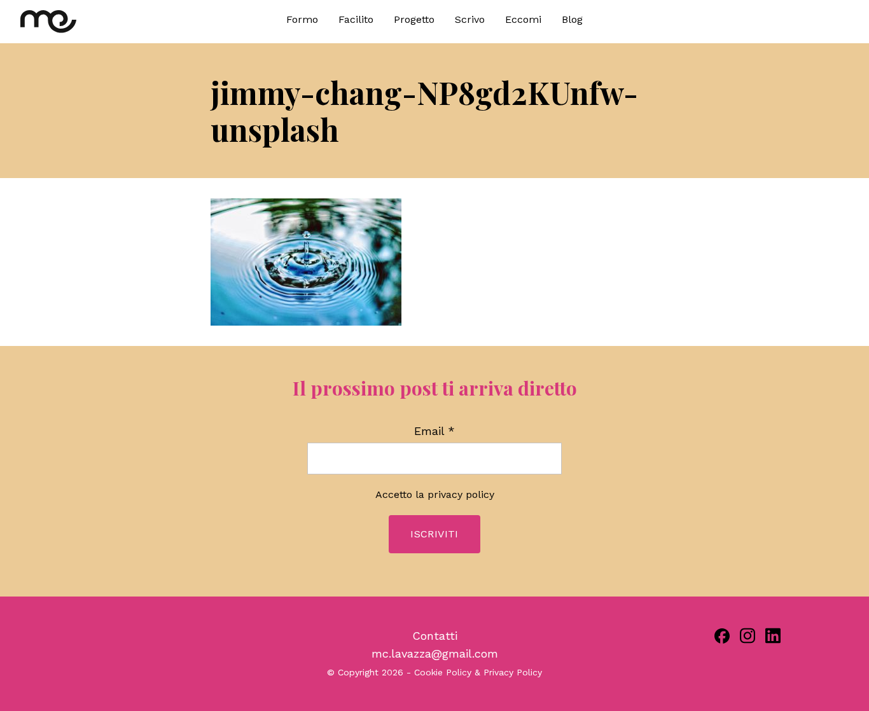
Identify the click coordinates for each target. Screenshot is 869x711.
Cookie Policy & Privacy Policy (478, 672)
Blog (572, 19)
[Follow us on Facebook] (722, 636)
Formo (302, 19)
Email (434, 431)
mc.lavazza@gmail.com (435, 653)
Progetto (414, 19)
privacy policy (461, 494)
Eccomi (523, 19)
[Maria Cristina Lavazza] (124, 21)
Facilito (355, 19)
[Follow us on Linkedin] (773, 635)
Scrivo (470, 19)
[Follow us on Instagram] (747, 635)
